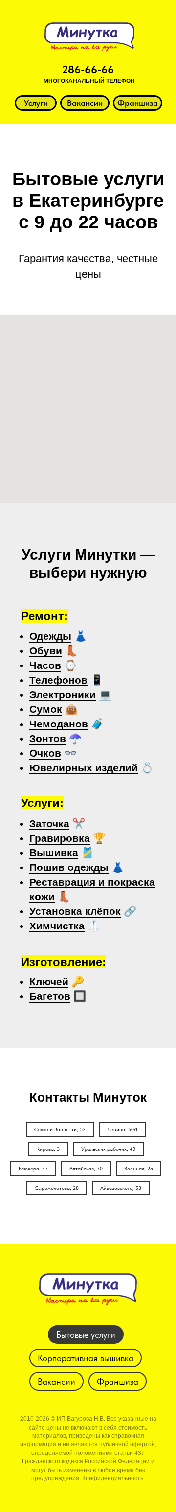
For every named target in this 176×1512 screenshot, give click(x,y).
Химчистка (57, 925)
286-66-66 (88, 69)
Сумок (45, 709)
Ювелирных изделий (83, 767)
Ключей (48, 981)
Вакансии (56, 1381)
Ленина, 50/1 (122, 1130)
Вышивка (53, 852)
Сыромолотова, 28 (57, 1188)
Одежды (50, 636)
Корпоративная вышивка (85, 1358)
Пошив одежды (69, 867)
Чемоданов (58, 723)
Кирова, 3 (48, 1149)
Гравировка (59, 838)
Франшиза (117, 1381)
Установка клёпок (75, 911)
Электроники (62, 694)
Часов (45, 665)
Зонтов (47, 738)
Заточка (49, 823)
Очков (45, 753)
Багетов (49, 996)
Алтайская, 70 (86, 1169)
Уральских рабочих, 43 (108, 1149)
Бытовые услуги (85, 1335)
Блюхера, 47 (33, 1169)
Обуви (45, 650)
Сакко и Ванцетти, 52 (60, 1130)
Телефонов (58, 679)
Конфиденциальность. (113, 1478)
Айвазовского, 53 (120, 1188)
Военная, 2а (138, 1169)
